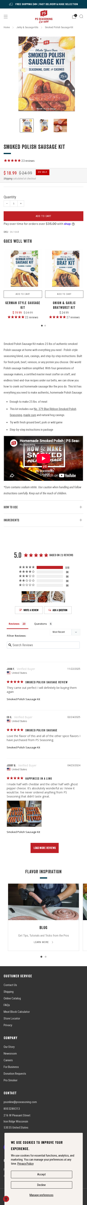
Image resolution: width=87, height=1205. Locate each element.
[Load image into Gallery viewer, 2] (43, 125)
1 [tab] (41, 957)
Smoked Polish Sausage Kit (23, 699)
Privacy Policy (25, 1163)
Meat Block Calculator (17, 1012)
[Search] (81, 16)
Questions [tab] (40, 624)
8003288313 (12, 1109)
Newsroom (10, 1053)
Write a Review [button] (30, 610)
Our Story (9, 1047)
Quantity (10, 197)
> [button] (45, 848)
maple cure (29, 415)
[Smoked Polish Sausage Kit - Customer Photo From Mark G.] (43, 596)
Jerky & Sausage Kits (27, 27)
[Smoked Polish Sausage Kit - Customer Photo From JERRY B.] (28, 596)
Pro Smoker (10, 1080)
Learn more (42, 942)
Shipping (8, 178)
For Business (11, 1067)
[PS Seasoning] (43, 16)
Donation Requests (15, 1073)
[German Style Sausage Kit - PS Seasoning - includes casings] (23, 268)
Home (7, 27)
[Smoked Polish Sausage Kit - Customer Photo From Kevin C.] (58, 596)
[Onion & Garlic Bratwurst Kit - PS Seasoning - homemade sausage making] (64, 268)
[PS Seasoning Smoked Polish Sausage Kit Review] (24, 813)
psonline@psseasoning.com (20, 1102)
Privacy (8, 1025)
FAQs (7, 1005)
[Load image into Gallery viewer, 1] (27, 125)
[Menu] (6, 17)
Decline (41, 1185)
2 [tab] (46, 957)
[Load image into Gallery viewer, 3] (60, 125)
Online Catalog (12, 998)
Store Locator (12, 1018)
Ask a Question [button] (60, 610)
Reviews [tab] (14, 624)
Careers (8, 1060)
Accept (41, 1174)
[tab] (42, 325)
